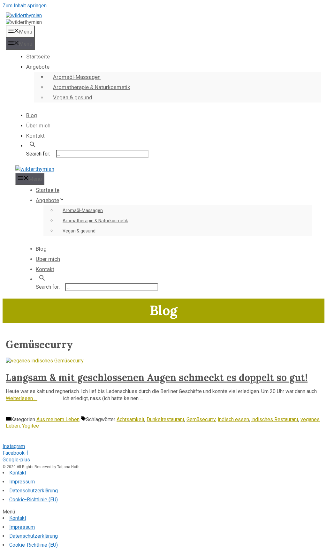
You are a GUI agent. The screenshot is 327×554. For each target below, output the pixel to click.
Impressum (22, 482)
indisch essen (233, 419)
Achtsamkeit (130, 419)
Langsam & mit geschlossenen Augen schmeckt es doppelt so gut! (157, 377)
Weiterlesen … (21, 398)
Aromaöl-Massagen (77, 77)
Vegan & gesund (72, 97)
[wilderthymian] (24, 15)
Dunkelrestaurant (165, 419)
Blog (31, 115)
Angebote (37, 67)
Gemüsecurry (201, 419)
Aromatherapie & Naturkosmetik (91, 87)
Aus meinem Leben (58, 419)
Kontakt (35, 136)
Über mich (38, 125)
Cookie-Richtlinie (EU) (33, 500)
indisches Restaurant (274, 419)
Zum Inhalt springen (25, 6)
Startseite (38, 56)
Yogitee (30, 426)
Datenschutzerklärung (33, 491)
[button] (163, 512)
